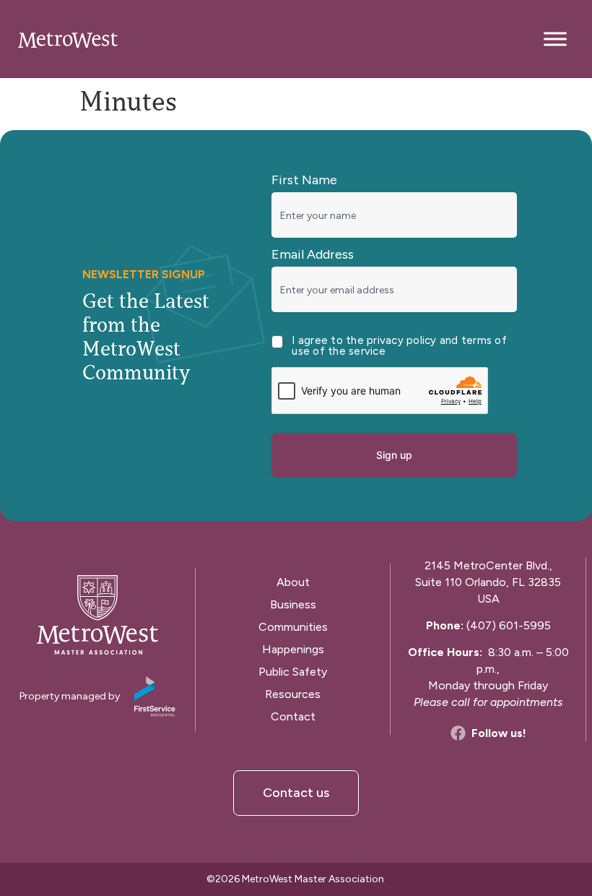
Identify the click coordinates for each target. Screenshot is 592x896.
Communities (293, 627)
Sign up (394, 455)
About (293, 582)
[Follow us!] (458, 733)
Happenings (293, 649)
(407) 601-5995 (508, 625)
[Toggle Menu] (555, 39)
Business (293, 604)
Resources (293, 694)
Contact (293, 716)
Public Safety (292, 672)
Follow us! (498, 733)
